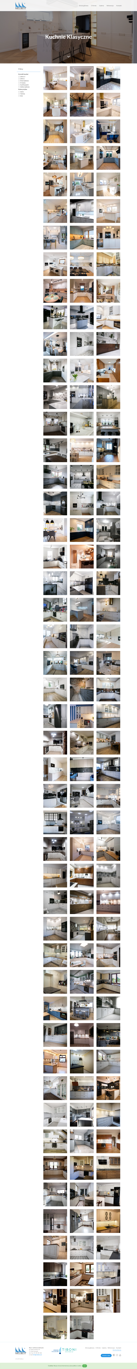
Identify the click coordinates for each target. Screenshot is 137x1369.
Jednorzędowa (24, 87)
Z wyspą (22, 83)
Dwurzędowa (24, 81)
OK (85, 1366)
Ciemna (22, 94)
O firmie (93, 5)
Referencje (110, 5)
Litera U (22, 76)
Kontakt (119, 5)
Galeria (101, 5)
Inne (21, 96)
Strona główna (83, 5)
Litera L (22, 78)
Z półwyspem (24, 85)
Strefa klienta (117, 1350)
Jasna (22, 92)
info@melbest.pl (37, 1354)
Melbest (20, 5)
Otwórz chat (106, 1355)
